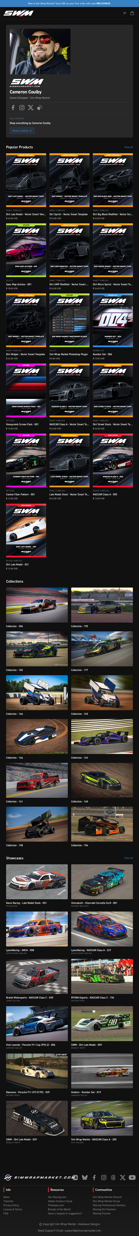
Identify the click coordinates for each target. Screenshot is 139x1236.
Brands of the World (59, 1209)
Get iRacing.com (57, 1197)
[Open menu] (124, 13)
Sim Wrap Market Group (106, 1201)
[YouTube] (132, 1177)
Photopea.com (56, 1205)
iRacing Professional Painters (109, 1205)
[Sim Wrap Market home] (18, 13)
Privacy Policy (11, 1205)
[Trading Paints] (39, 107)
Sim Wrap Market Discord (107, 1197)
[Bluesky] (84, 1177)
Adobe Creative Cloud (60, 1201)
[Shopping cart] (132, 13)
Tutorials (8, 1201)
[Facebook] (13, 107)
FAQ (5, 1213)
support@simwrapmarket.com (83, 1230)
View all (128, 147)
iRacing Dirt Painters (104, 1209)
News (6, 1197)
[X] (30, 107)
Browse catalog (22, 130)
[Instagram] (21, 107)
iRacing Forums (101, 1213)
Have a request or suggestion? (65, 1213)
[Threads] (113, 1177)
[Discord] (75, 1177)
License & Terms (12, 1209)
